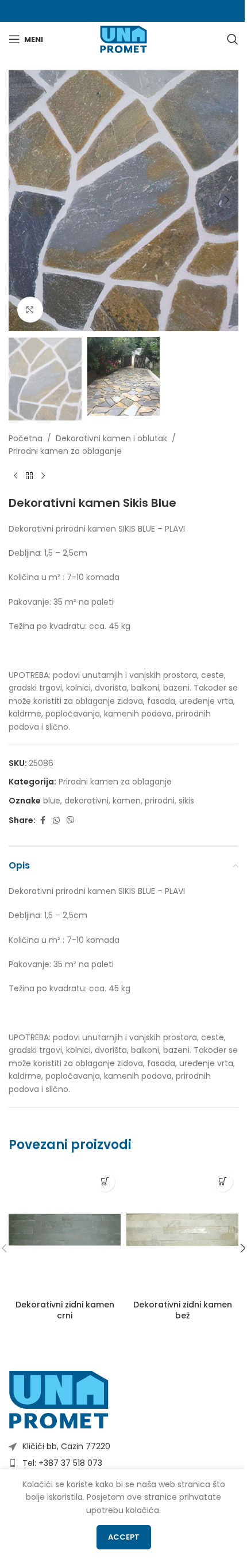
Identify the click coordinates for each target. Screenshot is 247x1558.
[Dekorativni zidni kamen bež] (182, 1230)
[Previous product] (15, 476)
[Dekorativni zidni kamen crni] (65, 1230)
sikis (186, 800)
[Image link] (59, 1399)
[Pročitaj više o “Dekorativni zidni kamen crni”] (105, 1182)
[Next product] (43, 476)
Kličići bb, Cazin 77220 (66, 1446)
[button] (20, 199)
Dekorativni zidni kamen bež (182, 1310)
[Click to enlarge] (30, 310)
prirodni (160, 800)
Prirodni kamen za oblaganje (65, 451)
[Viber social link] (70, 820)
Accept (124, 1537)
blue (51, 800)
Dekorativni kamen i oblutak (111, 438)
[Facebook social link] (42, 820)
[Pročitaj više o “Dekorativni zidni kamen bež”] (223, 1182)
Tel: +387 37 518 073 (62, 1463)
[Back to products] (29, 476)
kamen (127, 800)
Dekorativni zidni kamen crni (65, 1310)
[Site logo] (123, 38)
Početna (26, 438)
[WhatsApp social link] (56, 820)
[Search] (232, 39)
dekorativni (86, 800)
